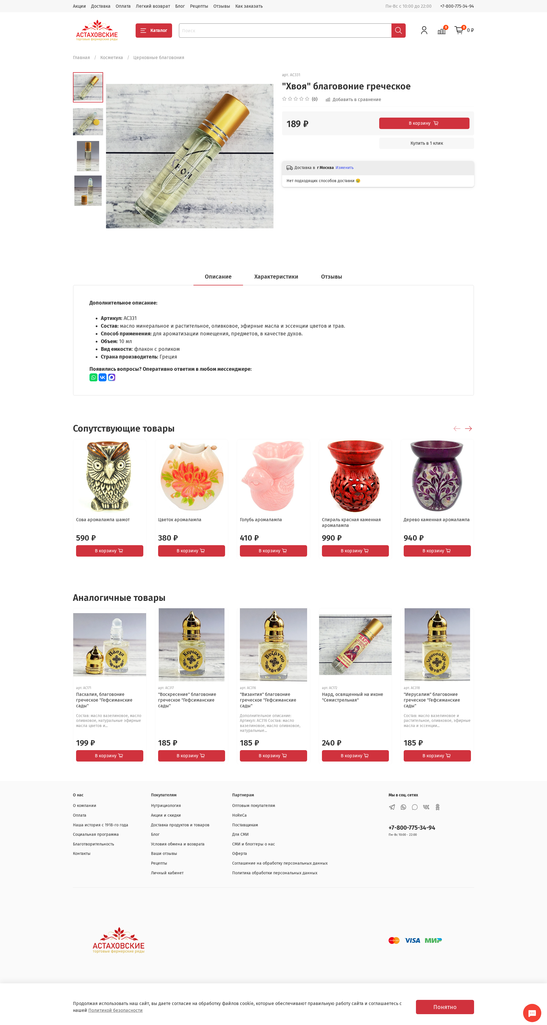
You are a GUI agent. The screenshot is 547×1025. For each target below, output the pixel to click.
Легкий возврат (153, 6)
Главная (81, 57)
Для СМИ (240, 834)
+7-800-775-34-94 (457, 6)
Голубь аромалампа (261, 519)
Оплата (123, 6)
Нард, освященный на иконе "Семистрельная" (352, 696)
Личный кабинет (167, 873)
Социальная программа (96, 834)
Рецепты (199, 6)
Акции (79, 6)
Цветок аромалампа (179, 519)
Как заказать (249, 6)
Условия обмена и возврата (178, 844)
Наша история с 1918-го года (100, 825)
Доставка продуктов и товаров (180, 825)
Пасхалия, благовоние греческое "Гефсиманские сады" (104, 699)
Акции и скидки (166, 815)
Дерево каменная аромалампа (437, 519)
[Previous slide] (117, 156)
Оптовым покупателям (253, 805)
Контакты (82, 853)
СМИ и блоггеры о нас (253, 844)
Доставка (101, 6)
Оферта (239, 853)
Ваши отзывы (164, 853)
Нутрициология (166, 805)
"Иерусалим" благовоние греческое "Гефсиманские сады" (432, 699)
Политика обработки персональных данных (274, 873)
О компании (84, 805)
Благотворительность (93, 844)
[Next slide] (262, 156)
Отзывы (221, 6)
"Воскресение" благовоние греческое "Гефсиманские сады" (187, 699)
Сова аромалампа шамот (103, 519)
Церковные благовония (158, 57)
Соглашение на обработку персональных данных (280, 863)
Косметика (111, 57)
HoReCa (239, 815)
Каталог (158, 30)
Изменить (345, 167)
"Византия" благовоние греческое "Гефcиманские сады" (268, 699)
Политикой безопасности (115, 1010)
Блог (180, 6)
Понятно (445, 1007)
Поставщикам (245, 825)
